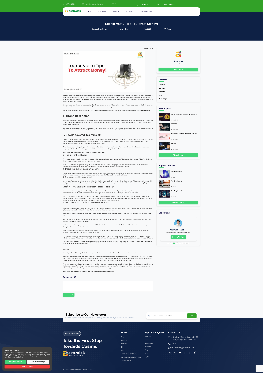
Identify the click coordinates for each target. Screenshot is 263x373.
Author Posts (178, 69)
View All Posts (178, 155)
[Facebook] (185, 352)
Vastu (160, 95)
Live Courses (129, 12)
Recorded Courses (146, 12)
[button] (168, 243)
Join (192, 315)
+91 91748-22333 (178, 344)
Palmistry (162, 91)
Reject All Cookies (27, 366)
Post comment (69, 295)
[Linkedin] (180, 352)
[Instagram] (170, 352)
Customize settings (38, 362)
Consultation (102, 12)
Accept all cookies (15, 362)
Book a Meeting (178, 237)
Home (90, 12)
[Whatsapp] (175, 352)
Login (165, 4)
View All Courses (178, 202)
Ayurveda (162, 88)
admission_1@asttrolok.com (184, 348)
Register (172, 4)
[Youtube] (195, 352)
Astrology (125, 29)
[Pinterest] (190, 352)
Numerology (163, 99)
